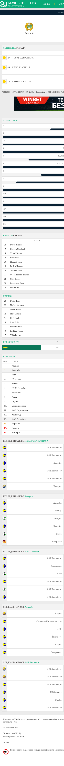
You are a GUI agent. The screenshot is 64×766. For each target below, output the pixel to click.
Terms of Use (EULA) (12, 733)
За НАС (6, 742)
